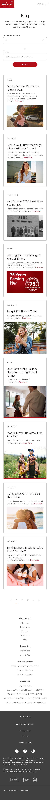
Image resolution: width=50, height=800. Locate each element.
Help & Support (25, 686)
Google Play (25, 655)
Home (22, 717)
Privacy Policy (25, 743)
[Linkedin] (33, 751)
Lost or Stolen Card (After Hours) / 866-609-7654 (25, 702)
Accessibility (25, 731)
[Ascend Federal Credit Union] (7, 4)
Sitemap (25, 737)
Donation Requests (25, 674)
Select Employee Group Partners (25, 666)
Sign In (40, 3)
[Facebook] (17, 751)
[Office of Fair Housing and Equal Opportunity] (35, 779)
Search (6, 52)
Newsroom (24, 635)
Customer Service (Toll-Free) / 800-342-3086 (25, 690)
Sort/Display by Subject (12, 35)
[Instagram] (25, 751)
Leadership (25, 627)
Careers (25, 631)
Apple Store (25, 651)
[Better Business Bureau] (25, 780)
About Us (25, 623)
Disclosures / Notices (25, 724)
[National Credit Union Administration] (14, 780)
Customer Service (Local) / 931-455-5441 (25, 694)
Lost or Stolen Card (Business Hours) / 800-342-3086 (25, 698)
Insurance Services (25, 670)
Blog (25, 639)
